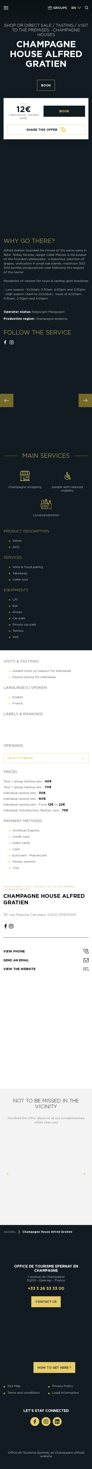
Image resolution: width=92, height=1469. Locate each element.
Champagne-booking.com (46, 1208)
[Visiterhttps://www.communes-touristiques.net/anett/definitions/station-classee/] (47, 1438)
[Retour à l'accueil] (46, 1253)
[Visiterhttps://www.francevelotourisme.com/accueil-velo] (49, 1438)
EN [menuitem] (73, 7)
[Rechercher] (86, 8)
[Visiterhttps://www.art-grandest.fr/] (45, 1441)
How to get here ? (54, 1367)
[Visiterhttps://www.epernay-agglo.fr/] (49, 1441)
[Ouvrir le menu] (6, 8)
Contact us (46, 1301)
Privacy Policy (62, 1386)
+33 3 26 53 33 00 (46, 1288)
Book (46, 85)
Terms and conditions (23, 1392)
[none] (76, 7)
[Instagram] (46, 1421)
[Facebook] (34, 1421)
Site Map (14, 1386)
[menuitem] (73, 7)
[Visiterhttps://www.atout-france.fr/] (43, 1441)
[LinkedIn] (57, 1421)
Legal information (65, 1392)
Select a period (20, 758)
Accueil (10, 1231)
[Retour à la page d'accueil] (28, 8)
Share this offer (41, 129)
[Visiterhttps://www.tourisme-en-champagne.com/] (47, 1441)
